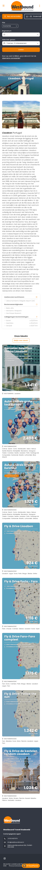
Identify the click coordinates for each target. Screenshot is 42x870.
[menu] (39, 6)
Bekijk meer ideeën (21, 340)
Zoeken (21, 50)
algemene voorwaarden (11, 58)
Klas (3, 23)
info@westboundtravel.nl (16, 842)
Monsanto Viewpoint (14, 310)
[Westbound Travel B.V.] (11, 819)
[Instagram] (4, 858)
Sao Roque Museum (13, 313)
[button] (1, 16)
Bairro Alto (10, 308)
